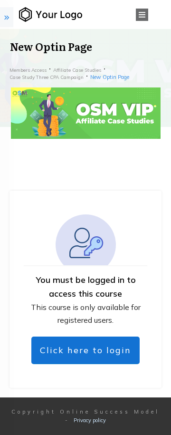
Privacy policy (90, 420)
